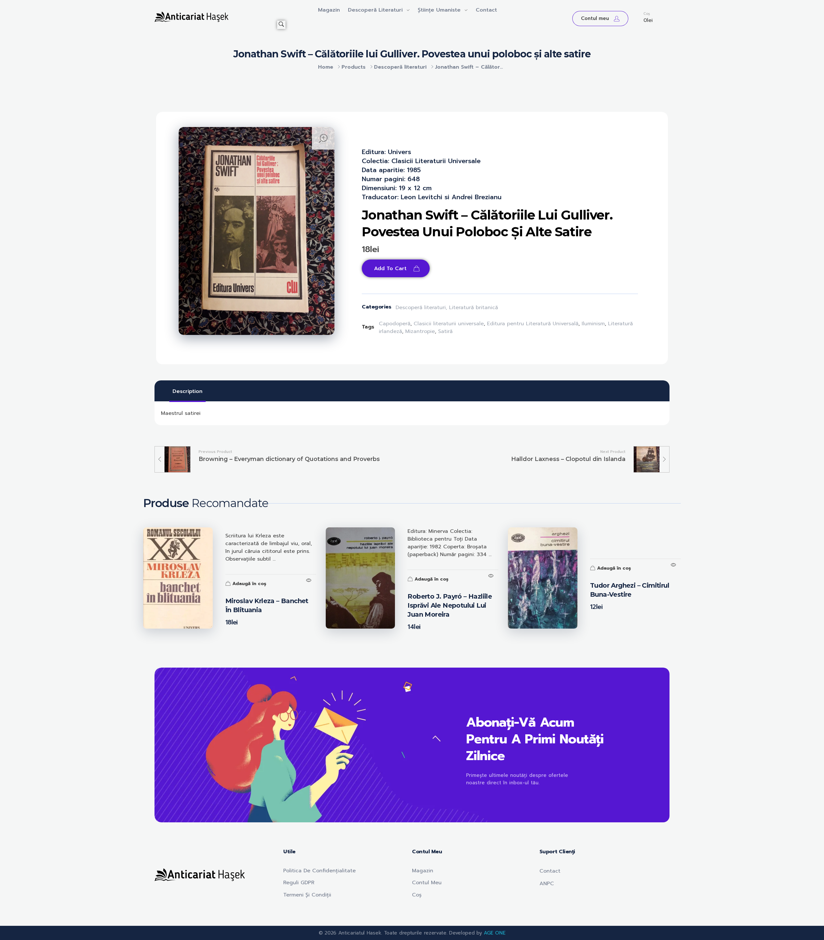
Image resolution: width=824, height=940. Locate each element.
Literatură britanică (473, 307)
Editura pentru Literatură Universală (532, 324)
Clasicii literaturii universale (449, 324)
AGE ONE (494, 932)
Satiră (445, 331)
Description (187, 391)
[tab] (187, 391)
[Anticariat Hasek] (215, 17)
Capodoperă (394, 324)
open (323, 138)
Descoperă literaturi (400, 67)
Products (354, 67)
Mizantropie (420, 331)
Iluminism (593, 324)
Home (325, 67)
